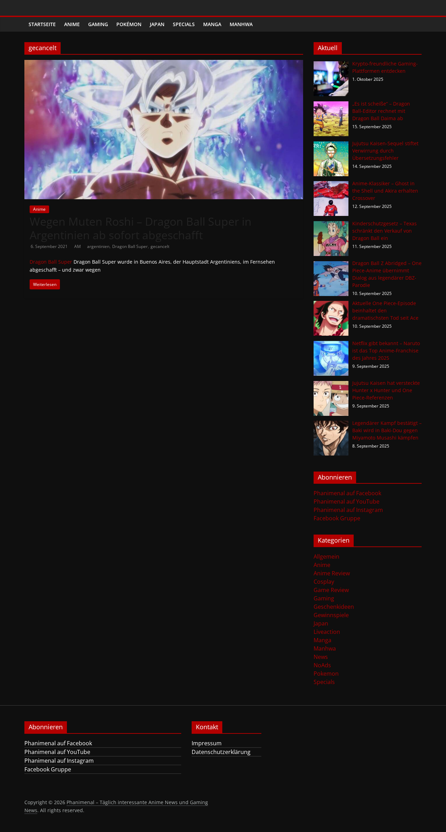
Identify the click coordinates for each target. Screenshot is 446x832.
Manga (212, 24)
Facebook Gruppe (337, 518)
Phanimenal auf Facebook (347, 493)
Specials (184, 24)
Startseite (42, 24)
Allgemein (326, 556)
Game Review (331, 590)
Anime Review (332, 573)
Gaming (98, 24)
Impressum (207, 743)
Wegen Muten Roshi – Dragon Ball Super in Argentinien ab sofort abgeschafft (141, 228)
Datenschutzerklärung (221, 752)
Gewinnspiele (331, 615)
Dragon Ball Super (130, 246)
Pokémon (128, 24)
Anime (72, 24)
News (321, 657)
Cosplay (324, 581)
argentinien (98, 246)
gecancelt (160, 246)
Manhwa (241, 24)
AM (78, 246)
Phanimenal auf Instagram (348, 510)
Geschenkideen (334, 607)
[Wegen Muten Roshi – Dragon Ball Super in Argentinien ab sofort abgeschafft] (163, 64)
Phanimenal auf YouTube (346, 501)
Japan (157, 24)
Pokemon (326, 673)
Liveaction (327, 632)
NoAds (322, 665)
